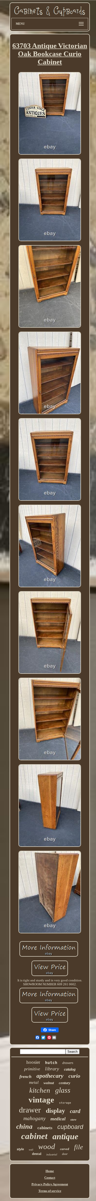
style (20, 1149)
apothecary (50, 1076)
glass (62, 1090)
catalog (70, 1069)
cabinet (34, 1136)
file (78, 1147)
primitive (32, 1068)
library (52, 1068)
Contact (49, 1177)
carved (64, 1149)
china (24, 1126)
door (65, 1154)
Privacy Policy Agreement (50, 1184)
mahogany (34, 1118)
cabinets (44, 1128)
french (25, 1076)
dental (36, 1154)
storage (65, 1102)
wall (31, 1149)
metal (34, 1082)
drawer (30, 1109)
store (73, 1119)
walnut (49, 1083)
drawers (67, 1063)
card (75, 1111)
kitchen (39, 1090)
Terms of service (49, 1191)
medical (57, 1118)
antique (65, 1136)
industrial (51, 1154)
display (55, 1110)
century (64, 1083)
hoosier (33, 1062)
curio (74, 1076)
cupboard (70, 1126)
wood (46, 1146)
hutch (51, 1062)
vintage (41, 1099)
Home (50, 1171)
